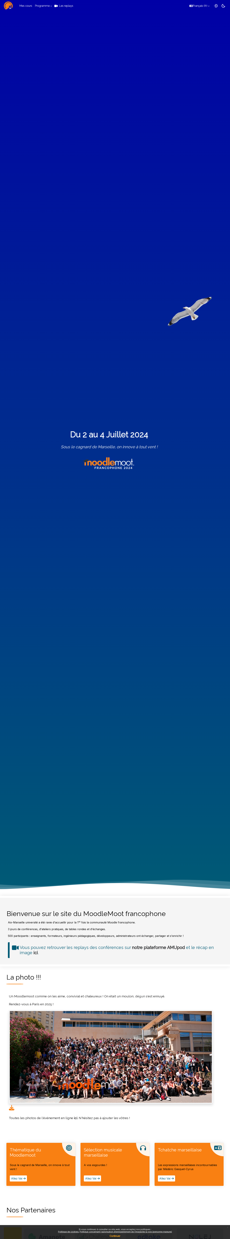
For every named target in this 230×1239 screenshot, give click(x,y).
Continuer (115, 1235)
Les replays (66, 5)
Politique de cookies (68, 1231)
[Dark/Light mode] (223, 6)
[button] (199, 6)
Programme (42, 5)
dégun (140, 996)
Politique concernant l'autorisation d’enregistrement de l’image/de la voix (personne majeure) (126, 1231)
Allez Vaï (17, 1178)
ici (36, 952)
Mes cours (25, 5)
